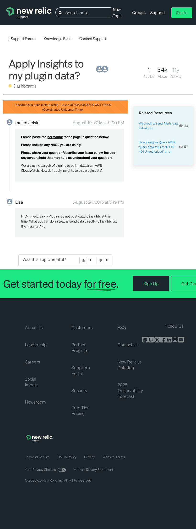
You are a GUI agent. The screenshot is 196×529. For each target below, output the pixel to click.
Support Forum (23, 38)
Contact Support (92, 38)
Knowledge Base (57, 38)
